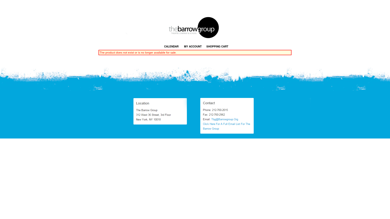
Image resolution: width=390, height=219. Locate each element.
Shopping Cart (217, 46)
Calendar (171, 46)
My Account (192, 46)
